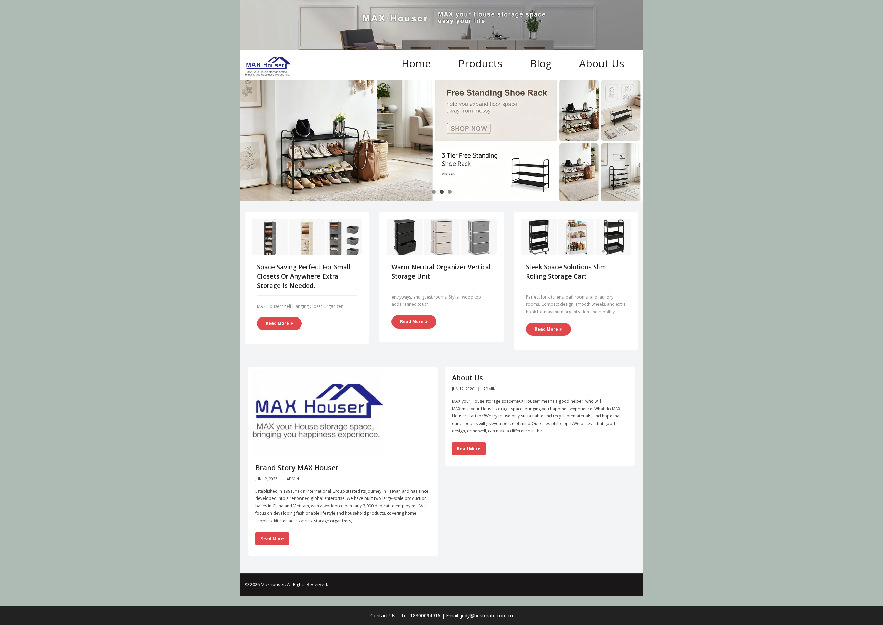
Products (480, 63)
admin (293, 478)
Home (416, 63)
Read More (277, 323)
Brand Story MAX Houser (296, 467)
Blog (541, 63)
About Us (601, 63)
